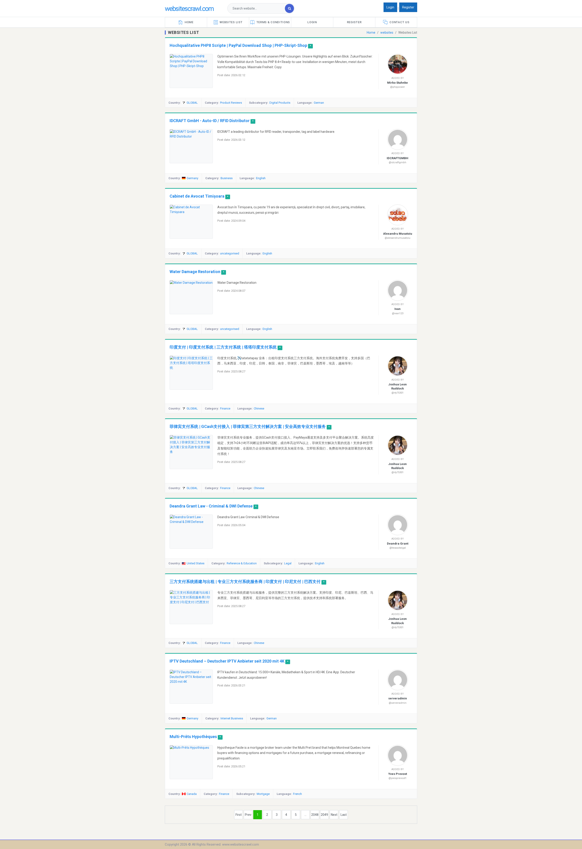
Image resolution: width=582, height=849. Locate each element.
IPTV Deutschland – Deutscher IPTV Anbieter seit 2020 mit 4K (227, 661)
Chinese (259, 408)
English (261, 178)
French (297, 794)
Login (390, 7)
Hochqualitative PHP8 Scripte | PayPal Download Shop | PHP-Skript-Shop (238, 45)
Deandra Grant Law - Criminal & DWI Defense (211, 506)
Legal (287, 563)
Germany (192, 178)
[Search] (289, 8)
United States (195, 563)
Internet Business (232, 718)
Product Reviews (231, 102)
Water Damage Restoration (195, 271)
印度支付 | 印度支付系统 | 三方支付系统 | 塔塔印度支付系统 (223, 347)
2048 (315, 814)
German (319, 102)
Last (344, 814)
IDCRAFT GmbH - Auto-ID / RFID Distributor (210, 120)
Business (227, 178)
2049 (324, 814)
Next (334, 814)
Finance (225, 408)
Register (408, 7)
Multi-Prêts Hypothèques (193, 736)
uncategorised (229, 253)
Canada (192, 794)
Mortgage (263, 794)
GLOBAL (192, 102)
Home (371, 32)
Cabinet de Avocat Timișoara (197, 196)
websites (386, 32)
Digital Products (279, 102)
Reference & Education (242, 563)
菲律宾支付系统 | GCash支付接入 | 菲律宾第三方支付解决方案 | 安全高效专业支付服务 (248, 426)
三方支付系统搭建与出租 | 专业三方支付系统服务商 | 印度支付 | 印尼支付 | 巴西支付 (245, 581)
